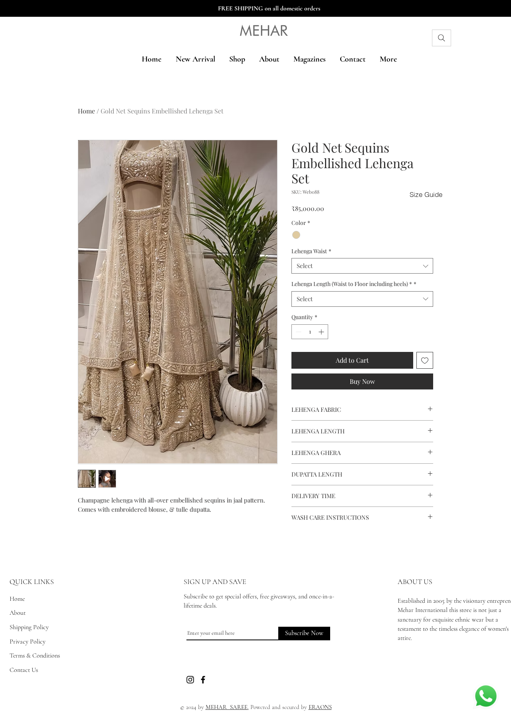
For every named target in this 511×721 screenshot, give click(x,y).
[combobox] (362, 266)
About (18, 613)
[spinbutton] (310, 332)
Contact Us (24, 670)
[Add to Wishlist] (424, 360)
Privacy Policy (28, 642)
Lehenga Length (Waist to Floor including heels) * (353, 284)
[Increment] (322, 332)
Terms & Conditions (35, 655)
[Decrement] (298, 332)
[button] (426, 194)
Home (86, 111)
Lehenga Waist (311, 251)
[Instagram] (190, 680)
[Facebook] (203, 680)
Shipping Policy (29, 627)
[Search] (441, 38)
